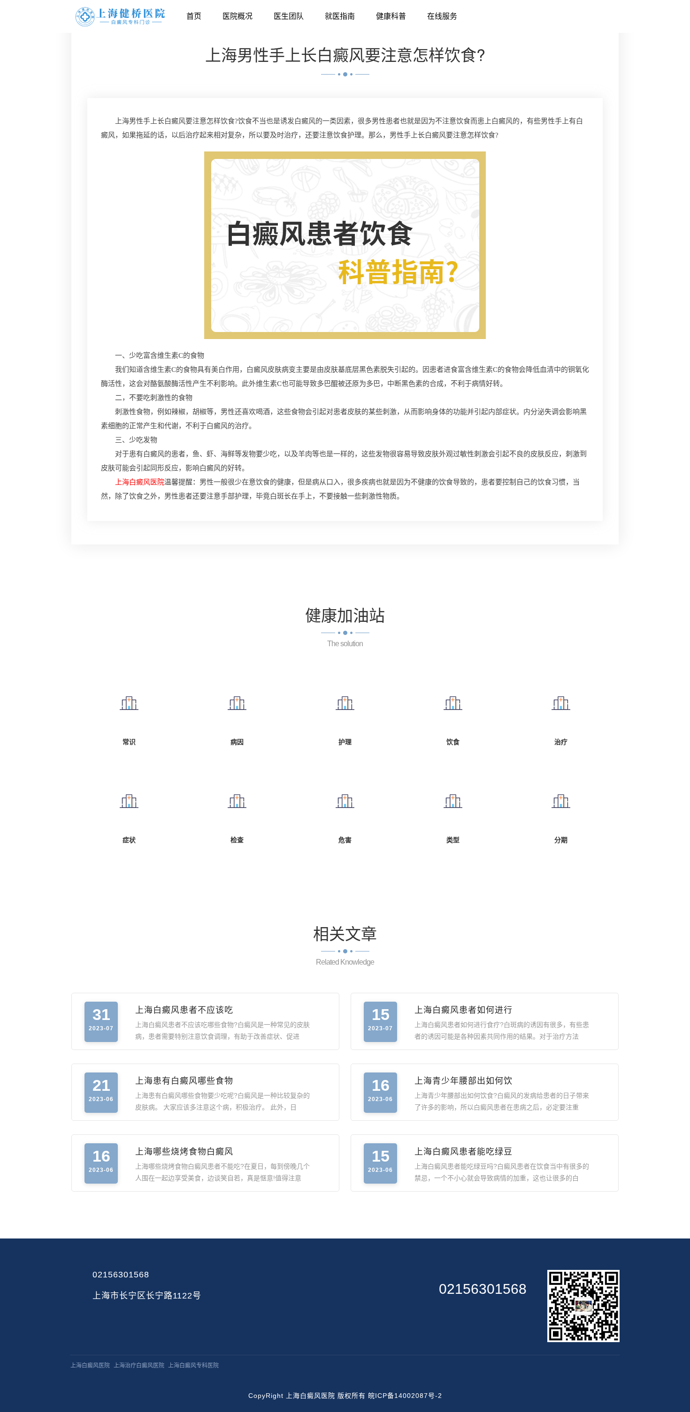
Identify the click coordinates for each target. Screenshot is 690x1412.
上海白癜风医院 (90, 1365)
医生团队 (289, 16)
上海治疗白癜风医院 (139, 1365)
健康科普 (391, 16)
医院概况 (237, 16)
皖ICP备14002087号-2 (405, 1395)
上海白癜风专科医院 (193, 1365)
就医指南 (340, 16)
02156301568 (120, 1274)
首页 (193, 16)
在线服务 (442, 16)
